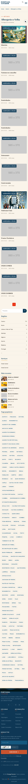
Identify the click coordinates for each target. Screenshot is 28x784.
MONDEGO (5, 479)
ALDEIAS (4, 420)
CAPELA (4, 483)
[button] (26, 3)
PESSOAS (13, 525)
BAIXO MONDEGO (20, 479)
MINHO (10, 560)
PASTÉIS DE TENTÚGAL (8, 583)
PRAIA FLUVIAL (6, 641)
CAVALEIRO (14, 564)
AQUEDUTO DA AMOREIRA (9, 448)
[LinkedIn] (19, 704)
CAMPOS (13, 475)
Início (2, 9)
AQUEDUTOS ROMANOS (8, 432)
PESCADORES (5, 607)
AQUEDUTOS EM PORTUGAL (10, 440)
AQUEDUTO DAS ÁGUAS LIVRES (10, 444)
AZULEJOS (20, 455)
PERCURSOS (13, 622)
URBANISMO (18, 552)
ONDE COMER (6, 266)
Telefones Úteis (6, 210)
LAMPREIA (5, 572)
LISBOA (4, 486)
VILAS (16, 599)
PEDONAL (4, 451)
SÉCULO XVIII (5, 506)
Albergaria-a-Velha (16, 9)
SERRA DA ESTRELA (16, 653)
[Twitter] (12, 704)
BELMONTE (18, 661)
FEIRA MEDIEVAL (6, 521)
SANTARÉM (5, 653)
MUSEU (4, 560)
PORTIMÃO (20, 626)
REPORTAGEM (17, 645)
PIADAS (21, 622)
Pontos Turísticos (7, 238)
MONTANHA (20, 595)
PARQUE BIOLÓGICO (7, 610)
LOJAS (12, 537)
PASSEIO (4, 618)
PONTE (4, 638)
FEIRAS (24, 521)
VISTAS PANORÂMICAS (8, 490)
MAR (23, 669)
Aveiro (7, 9)
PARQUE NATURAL (7, 669)
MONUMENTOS (13, 420)
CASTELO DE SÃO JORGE (16, 483)
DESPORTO (5, 649)
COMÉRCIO (19, 537)
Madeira (14, 345)
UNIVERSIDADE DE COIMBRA (17, 498)
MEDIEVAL (16, 521)
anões (10, 405)
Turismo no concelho (8, 73)
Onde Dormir (14, 367)
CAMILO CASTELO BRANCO (16, 467)
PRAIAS (12, 634)
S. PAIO (13, 649)
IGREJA (20, 587)
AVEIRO (12, 451)
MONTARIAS (5, 564)
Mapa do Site (18, 727)
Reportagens (4, 717)
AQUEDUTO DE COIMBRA (9, 424)
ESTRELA (20, 657)
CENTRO (4, 455)
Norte (14, 325)
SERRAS (14, 603)
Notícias (3, 724)
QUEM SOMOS (16, 514)
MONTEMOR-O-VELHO (8, 568)
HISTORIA (21, 417)
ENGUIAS (12, 572)
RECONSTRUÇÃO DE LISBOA (9, 548)
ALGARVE (4, 630)
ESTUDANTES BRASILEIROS (9, 502)
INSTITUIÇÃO (11, 529)
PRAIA (22, 641)
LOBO (3, 657)
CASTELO (20, 494)
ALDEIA (17, 560)
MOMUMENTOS (20, 634)
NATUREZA (19, 451)
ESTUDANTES (5, 517)
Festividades (5, 100)
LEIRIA (4, 529)
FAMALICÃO (5, 475)
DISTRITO (4, 417)
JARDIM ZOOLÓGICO (8, 614)
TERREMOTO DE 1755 (8, 541)
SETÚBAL (17, 669)
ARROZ (21, 475)
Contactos (18, 724)
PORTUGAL (5, 556)
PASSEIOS (4, 622)
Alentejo (14, 333)
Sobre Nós (18, 720)
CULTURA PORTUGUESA (8, 494)
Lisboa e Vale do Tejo (14, 329)
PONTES (15, 591)
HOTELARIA (21, 525)
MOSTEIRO (5, 595)
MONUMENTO (13, 471)
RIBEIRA (11, 638)
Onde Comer (14, 364)
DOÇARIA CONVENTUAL (8, 587)
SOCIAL (15, 533)
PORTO (11, 459)
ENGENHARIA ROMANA (8, 436)
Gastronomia (6, 183)
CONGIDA (15, 641)
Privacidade (18, 714)
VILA (19, 603)
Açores (14, 341)
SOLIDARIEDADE (6, 533)
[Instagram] (15, 704)
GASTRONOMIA (21, 568)
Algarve (14, 337)
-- (14, 353)
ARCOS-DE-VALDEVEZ (8, 676)
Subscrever (13, 752)
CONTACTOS (5, 514)
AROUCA (21, 448)
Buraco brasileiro (13, 394)
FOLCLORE (5, 525)
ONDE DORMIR (7, 293)
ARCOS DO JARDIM (7, 428)
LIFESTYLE (11, 626)
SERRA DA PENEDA (7, 680)
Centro (14, 321)
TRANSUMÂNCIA (19, 680)
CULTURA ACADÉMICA (17, 510)
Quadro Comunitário (6, 720)
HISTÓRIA (12, 455)
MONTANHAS (5, 603)
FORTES (14, 607)
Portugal (14, 349)
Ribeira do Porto (13, 399)
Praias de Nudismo (13, 388)
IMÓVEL (4, 471)
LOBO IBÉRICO (12, 657)
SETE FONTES (20, 463)
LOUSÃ (18, 614)
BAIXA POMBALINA (7, 552)
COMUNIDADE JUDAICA (8, 665)
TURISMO (11, 486)
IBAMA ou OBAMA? (13, 377)
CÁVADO (4, 467)
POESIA (4, 626)
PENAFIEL (4, 537)
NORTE (4, 459)
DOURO (10, 599)
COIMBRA (4, 498)
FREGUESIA (13, 417)
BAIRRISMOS (11, 383)
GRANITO (19, 649)
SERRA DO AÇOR (13, 618)
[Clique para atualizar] (6, 747)
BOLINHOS (18, 459)
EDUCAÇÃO (5, 510)
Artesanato (5, 155)
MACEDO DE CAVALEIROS (18, 556)
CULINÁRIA (5, 463)
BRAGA (12, 463)
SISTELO (10, 672)
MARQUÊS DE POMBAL (8, 545)
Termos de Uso (19, 717)
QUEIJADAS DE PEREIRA (8, 579)
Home (2, 714)
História (4, 45)
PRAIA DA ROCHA (14, 630)
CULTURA (4, 634)
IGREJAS (17, 638)
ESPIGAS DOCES (6, 576)
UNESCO (14, 517)
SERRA (4, 599)
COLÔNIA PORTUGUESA (18, 506)
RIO (12, 479)
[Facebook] (8, 704)
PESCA (4, 672)
